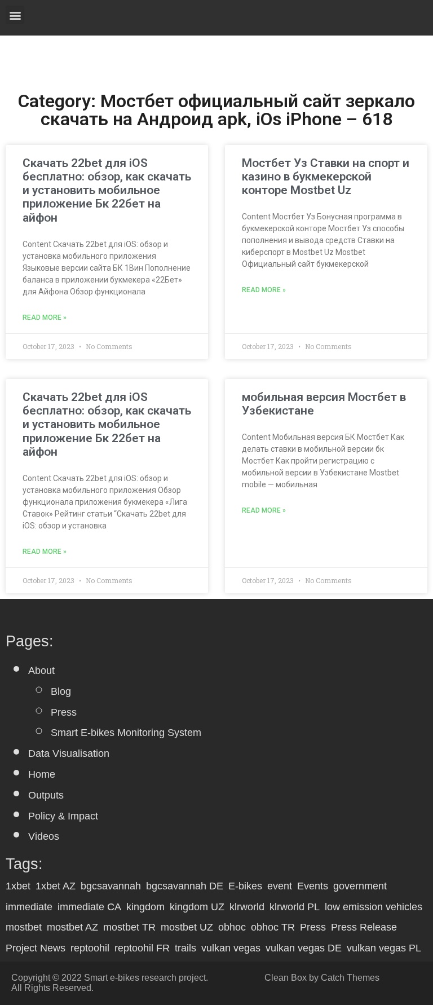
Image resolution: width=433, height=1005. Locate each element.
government (360, 886)
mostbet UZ (187, 927)
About (41, 670)
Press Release (364, 927)
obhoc (232, 927)
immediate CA (89, 907)
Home (41, 774)
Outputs (46, 795)
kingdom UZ (197, 907)
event (279, 886)
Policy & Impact (63, 816)
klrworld (246, 907)
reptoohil (89, 948)
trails (185, 948)
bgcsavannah (111, 886)
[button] (15, 15)
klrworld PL (294, 907)
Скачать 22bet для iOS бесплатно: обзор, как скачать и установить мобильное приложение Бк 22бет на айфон (107, 190)
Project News (35, 948)
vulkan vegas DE (304, 948)
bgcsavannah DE (184, 886)
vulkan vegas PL (384, 948)
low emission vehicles (373, 907)
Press (64, 712)
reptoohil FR (142, 948)
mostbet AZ (72, 927)
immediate (29, 907)
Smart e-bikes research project (145, 977)
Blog (61, 691)
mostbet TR (129, 927)
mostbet (24, 927)
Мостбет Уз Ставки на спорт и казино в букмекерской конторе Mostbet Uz (325, 176)
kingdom (145, 907)
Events (312, 886)
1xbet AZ (56, 886)
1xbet (18, 886)
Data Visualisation (68, 753)
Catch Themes (350, 977)
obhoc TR (273, 927)
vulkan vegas (230, 948)
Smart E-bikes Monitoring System (126, 732)
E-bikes (245, 886)
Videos (43, 836)
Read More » (45, 317)
